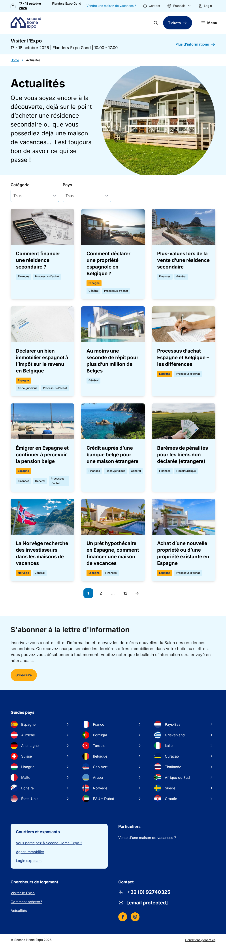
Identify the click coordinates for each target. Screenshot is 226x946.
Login (208, 6)
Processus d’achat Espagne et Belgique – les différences (183, 357)
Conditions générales (200, 940)
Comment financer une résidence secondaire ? (38, 260)
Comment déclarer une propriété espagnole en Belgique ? (108, 263)
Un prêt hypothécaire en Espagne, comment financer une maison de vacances (113, 553)
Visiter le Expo (23, 893)
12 (126, 594)
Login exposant (28, 860)
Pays (67, 184)
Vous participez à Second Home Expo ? (49, 843)
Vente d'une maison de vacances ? (147, 837)
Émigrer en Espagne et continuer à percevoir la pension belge (42, 454)
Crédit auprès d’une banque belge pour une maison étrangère (112, 454)
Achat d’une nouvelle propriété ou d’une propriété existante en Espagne (183, 553)
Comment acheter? (26, 902)
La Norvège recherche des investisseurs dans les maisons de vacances (42, 553)
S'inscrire (23, 675)
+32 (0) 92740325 (148, 892)
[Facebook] (122, 916)
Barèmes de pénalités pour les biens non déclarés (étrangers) (182, 454)
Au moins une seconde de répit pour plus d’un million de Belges (112, 361)
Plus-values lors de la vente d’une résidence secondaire (183, 260)
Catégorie (20, 184)
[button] (179, 6)
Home (15, 60)
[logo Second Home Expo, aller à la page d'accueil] (27, 23)
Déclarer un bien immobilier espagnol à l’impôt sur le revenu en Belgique (42, 361)
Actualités (19, 910)
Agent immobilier (30, 852)
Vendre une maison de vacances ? (111, 6)
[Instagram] (135, 916)
